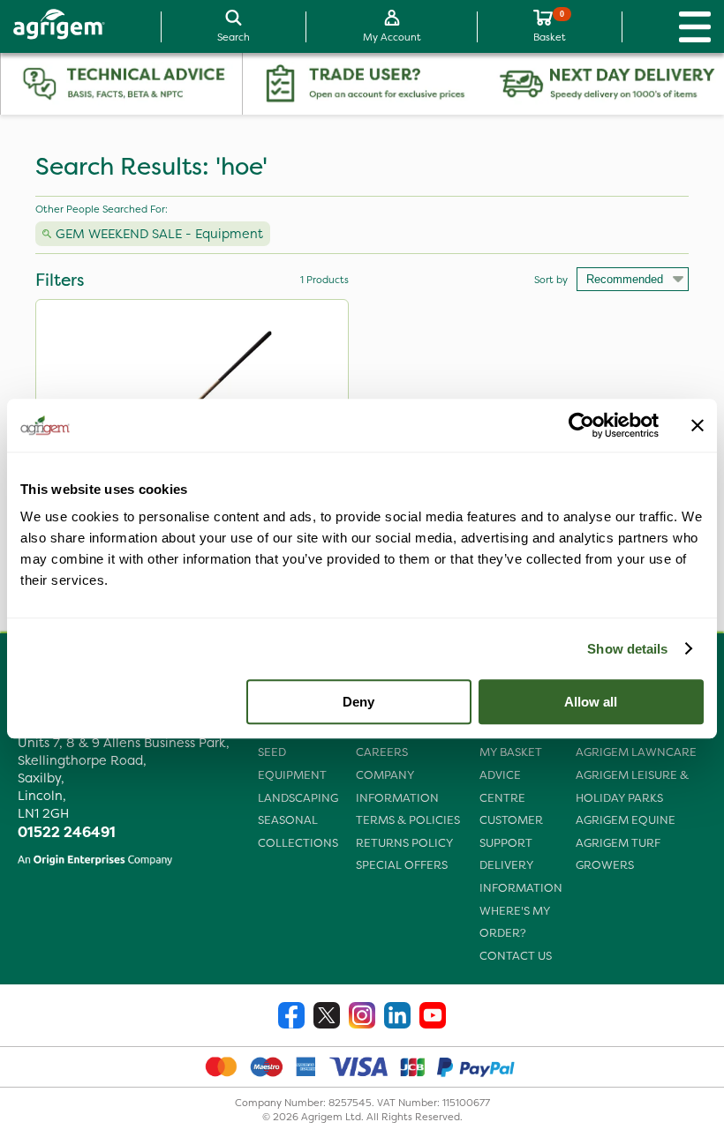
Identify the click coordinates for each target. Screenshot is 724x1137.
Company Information (397, 786)
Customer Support (511, 831)
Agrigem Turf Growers (618, 854)
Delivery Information (520, 876)
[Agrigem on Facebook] (291, 1017)
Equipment (292, 774)
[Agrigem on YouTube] (432, 1017)
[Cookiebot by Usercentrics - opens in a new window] (581, 425)
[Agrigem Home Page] (52, 26)
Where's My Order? (514, 922)
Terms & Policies (408, 819)
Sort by (551, 280)
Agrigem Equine (625, 819)
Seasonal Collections (298, 831)
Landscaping (298, 797)
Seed (272, 751)
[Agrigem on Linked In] (397, 1017)
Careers (382, 751)
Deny (358, 701)
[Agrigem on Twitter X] (326, 1017)
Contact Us (515, 955)
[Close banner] (697, 425)
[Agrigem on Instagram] (362, 1017)
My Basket (510, 751)
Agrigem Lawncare (636, 751)
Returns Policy (404, 842)
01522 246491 (67, 832)
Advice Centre (502, 786)
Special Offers (402, 864)
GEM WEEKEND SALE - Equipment (159, 234)
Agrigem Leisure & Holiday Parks (632, 786)
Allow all (590, 701)
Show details (627, 648)
